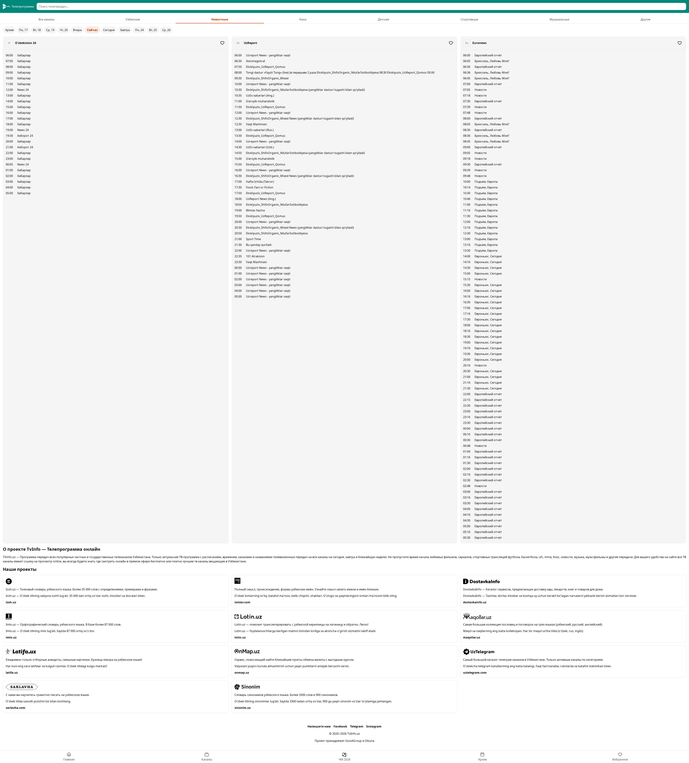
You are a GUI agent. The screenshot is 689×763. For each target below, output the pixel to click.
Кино (303, 19)
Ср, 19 (50, 30)
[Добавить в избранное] (222, 42)
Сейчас (92, 30)
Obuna (369, 741)
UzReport (250, 43)
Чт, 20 (64, 30)
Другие (645, 19)
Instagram (373, 726)
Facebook (340, 726)
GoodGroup (353, 741)
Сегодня (109, 30)
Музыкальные (559, 19)
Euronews (479, 43)
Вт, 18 (37, 30)
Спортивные (469, 19)
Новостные (219, 19)
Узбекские (133, 19)
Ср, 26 (166, 30)
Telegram (356, 726)
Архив (9, 30)
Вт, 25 (153, 30)
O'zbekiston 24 (25, 43)
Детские (383, 19)
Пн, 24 (139, 30)
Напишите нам (319, 726)
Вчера (77, 30)
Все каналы (46, 19)
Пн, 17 (23, 30)
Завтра (125, 30)
